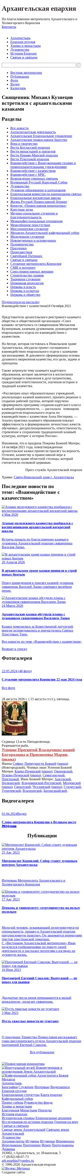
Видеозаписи (60, 1087)
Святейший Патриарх (26, 256)
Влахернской (32, 791)
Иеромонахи (65, 1141)
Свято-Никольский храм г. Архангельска (44, 477)
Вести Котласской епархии (30, 147)
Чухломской (41, 787)
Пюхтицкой (10, 779)
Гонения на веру (66, 1122)
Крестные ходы (21, 209)
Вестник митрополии (26, 72)
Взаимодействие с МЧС (27, 174)
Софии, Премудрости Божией (34, 763)
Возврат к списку (14, 649)
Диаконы (8, 1149)
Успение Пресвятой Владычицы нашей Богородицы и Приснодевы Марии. (38, 752)
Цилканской (11, 783)
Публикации (19, 76)
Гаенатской (22, 787)
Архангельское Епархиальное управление (41, 136)
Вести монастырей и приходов (33, 151)
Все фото (8, 688)
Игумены (32, 1141)
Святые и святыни (23, 57)
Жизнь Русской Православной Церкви (38, 202)
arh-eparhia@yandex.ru (18, 1160)
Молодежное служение (27, 236)
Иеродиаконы (12, 1145)
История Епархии (23, 53)
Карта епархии (51, 1095)
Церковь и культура (24, 291)
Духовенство (19, 49)
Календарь (18, 88)
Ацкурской (62, 779)
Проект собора (12, 1102)
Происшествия (21, 252)
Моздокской (72, 783)
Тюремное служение (25, 279)
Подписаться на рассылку (21, 302)
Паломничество (22, 244)
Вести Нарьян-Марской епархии (34, 155)
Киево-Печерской (28, 771)
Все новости (19, 128)
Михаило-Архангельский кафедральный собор (44, 233)
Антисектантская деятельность (33, 132)
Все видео (9, 826)
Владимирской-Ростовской (41, 783)
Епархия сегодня (22, 42)
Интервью (42, 1087)
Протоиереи (32, 1145)
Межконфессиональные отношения (36, 221)
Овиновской (63, 771)
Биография (10, 1087)
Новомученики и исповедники (33, 240)
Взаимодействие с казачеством (33, 171)
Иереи (46, 1145)
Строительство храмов (27, 275)
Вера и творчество (23, 143)
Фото (14, 80)
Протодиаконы (63, 1145)
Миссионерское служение (29, 229)
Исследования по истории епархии (27, 1122)
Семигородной (54, 775)
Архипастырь (20, 38)
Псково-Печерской (15, 775)
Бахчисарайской (55, 791)
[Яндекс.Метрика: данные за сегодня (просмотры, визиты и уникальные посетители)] (16, 1168)
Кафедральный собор (17, 1098)
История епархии (14, 1114)
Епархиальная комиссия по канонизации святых (46, 194)
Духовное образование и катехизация (37, 190)
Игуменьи (47, 1141)
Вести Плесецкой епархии (29, 159)
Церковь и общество (25, 295)
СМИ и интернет (23, 267)
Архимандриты (13, 1141)
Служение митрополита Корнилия (35, 264)
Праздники (18, 248)
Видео (15, 84)
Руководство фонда (38, 1102)
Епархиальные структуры (21, 1095)
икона (8, 759)
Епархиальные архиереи (54, 1118)
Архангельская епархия (39, 8)
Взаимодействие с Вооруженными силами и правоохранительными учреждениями (43, 165)
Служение (26, 1087)
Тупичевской (11, 791)
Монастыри (28, 1110)
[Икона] (14, 734)
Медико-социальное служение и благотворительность (34, 215)
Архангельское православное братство (38, 140)
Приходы (45, 1110)
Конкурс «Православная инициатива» (38, 205)
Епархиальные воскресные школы (35, 198)
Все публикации (42, 1052)
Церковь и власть (23, 287)
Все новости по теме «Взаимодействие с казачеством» (42, 641)
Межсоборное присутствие (30, 225)
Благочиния (10, 1110)
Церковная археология (27, 283)
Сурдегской (72, 787)
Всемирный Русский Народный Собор (38, 182)
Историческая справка (18, 1118)
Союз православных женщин (31, 271)
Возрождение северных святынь (34, 178)
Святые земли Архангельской (23, 1129)
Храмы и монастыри (25, 46)
